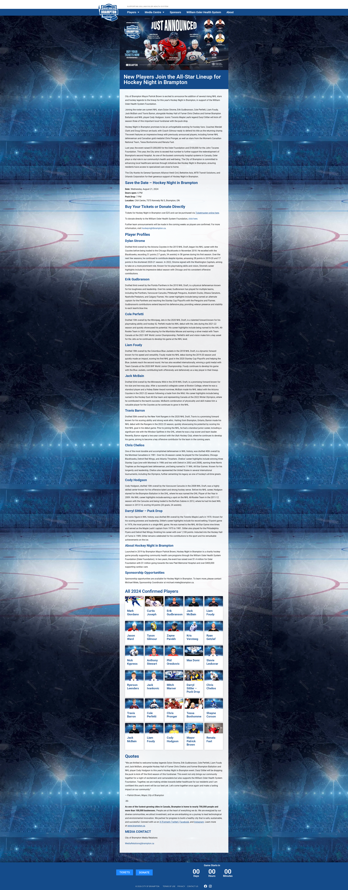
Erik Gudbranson (175, 612)
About (230, 12)
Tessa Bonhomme (194, 714)
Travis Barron (131, 714)
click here (192, 218)
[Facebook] (205, 886)
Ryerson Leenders (133, 686)
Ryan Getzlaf (210, 637)
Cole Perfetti (151, 714)
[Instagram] (210, 886)
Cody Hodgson (172, 739)
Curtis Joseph (151, 612)
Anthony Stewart (152, 662)
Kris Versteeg (192, 637)
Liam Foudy (210, 612)
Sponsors (175, 12)
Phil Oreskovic (173, 662)
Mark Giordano (133, 612)
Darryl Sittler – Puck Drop (193, 688)
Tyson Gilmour (152, 637)
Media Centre (153, 12)
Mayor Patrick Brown (191, 741)
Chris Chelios (211, 686)
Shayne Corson (211, 714)
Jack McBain (191, 612)
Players (131, 12)
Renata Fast (210, 739)
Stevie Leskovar (212, 662)
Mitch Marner (171, 686)
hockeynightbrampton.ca (154, 228)
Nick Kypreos (132, 662)
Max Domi (193, 660)
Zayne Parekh (171, 637)
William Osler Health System (204, 12)
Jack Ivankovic (153, 686)
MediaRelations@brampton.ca (139, 843)
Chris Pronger (172, 714)
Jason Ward (131, 637)
